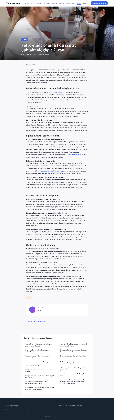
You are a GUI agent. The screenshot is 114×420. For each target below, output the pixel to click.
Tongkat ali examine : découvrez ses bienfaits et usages (39, 370)
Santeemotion (12, 405)
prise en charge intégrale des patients (55, 171)
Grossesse (47, 3)
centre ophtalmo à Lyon (54, 92)
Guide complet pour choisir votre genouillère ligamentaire (73, 369)
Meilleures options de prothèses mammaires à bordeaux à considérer (73, 363)
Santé (79, 3)
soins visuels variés (74, 155)
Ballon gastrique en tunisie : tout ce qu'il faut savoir (73, 374)
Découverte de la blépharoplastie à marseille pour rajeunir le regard (73, 345)
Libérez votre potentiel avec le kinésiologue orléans (73, 357)
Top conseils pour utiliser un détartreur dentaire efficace (37, 357)
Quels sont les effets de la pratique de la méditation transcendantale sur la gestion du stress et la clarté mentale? (73, 381)
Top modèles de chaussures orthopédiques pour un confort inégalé (38, 345)
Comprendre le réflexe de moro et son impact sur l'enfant (39, 376)
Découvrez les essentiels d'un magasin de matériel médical (38, 351)
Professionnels (70, 3)
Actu (32, 3)
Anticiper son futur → (99, 3)
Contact (79, 405)
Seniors (85, 3)
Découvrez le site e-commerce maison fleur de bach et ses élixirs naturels (39, 388)
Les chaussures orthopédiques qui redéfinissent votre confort (36, 382)
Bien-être (39, 3)
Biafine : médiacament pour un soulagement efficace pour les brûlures (73, 351)
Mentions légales (70, 405)
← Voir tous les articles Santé (35, 321)
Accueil (26, 3)
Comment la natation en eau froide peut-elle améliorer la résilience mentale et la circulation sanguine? (39, 364)
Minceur (61, 3)
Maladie (54, 3)
